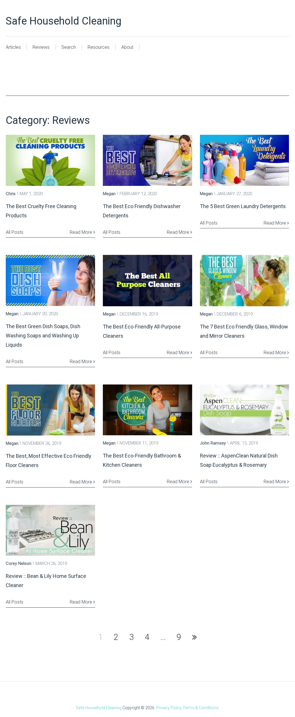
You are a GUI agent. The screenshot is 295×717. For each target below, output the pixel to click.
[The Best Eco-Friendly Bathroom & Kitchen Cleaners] (147, 410)
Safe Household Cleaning (63, 21)
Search (68, 47)
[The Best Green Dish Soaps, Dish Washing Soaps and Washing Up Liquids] (50, 280)
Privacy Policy (169, 707)
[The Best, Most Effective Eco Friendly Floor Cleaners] (50, 410)
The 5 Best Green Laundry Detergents (243, 206)
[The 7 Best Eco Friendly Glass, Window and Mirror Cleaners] (244, 280)
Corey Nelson (18, 563)
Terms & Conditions (201, 707)
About (127, 47)
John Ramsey (213, 443)
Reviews (41, 47)
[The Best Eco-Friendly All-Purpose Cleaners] (147, 280)
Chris (11, 193)
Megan (109, 193)
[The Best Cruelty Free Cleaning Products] (50, 160)
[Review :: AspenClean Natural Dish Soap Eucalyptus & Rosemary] (244, 410)
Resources (98, 47)
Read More (81, 232)
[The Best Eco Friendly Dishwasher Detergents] (147, 160)
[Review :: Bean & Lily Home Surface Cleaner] (50, 530)
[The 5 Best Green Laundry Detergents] (244, 160)
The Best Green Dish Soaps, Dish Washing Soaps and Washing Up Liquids (43, 335)
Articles (13, 47)
